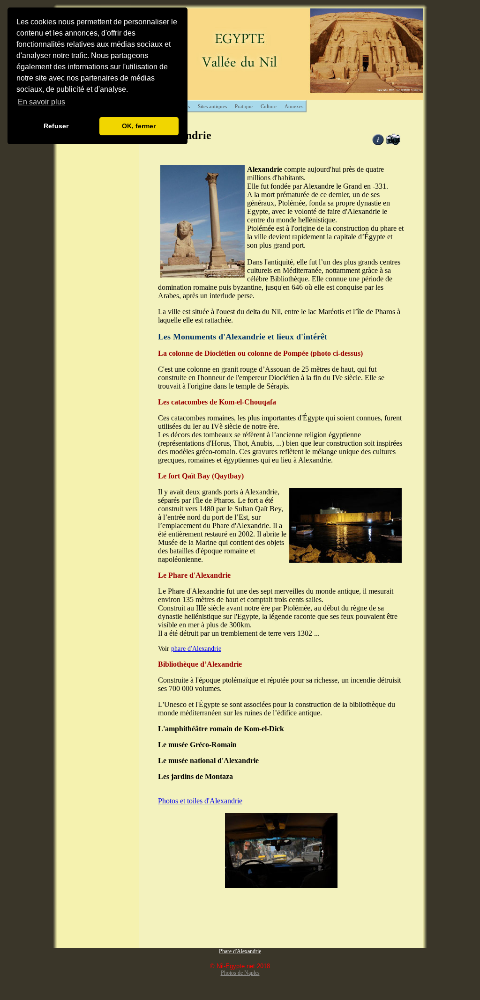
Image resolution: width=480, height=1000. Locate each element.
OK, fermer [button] (139, 126)
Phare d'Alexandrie (240, 951)
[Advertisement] (98, 258)
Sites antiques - (214, 106)
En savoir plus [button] (41, 102)
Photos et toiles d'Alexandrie (200, 801)
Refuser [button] (56, 126)
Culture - (270, 106)
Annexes (294, 106)
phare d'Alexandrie (196, 648)
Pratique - (245, 106)
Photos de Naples (240, 973)
